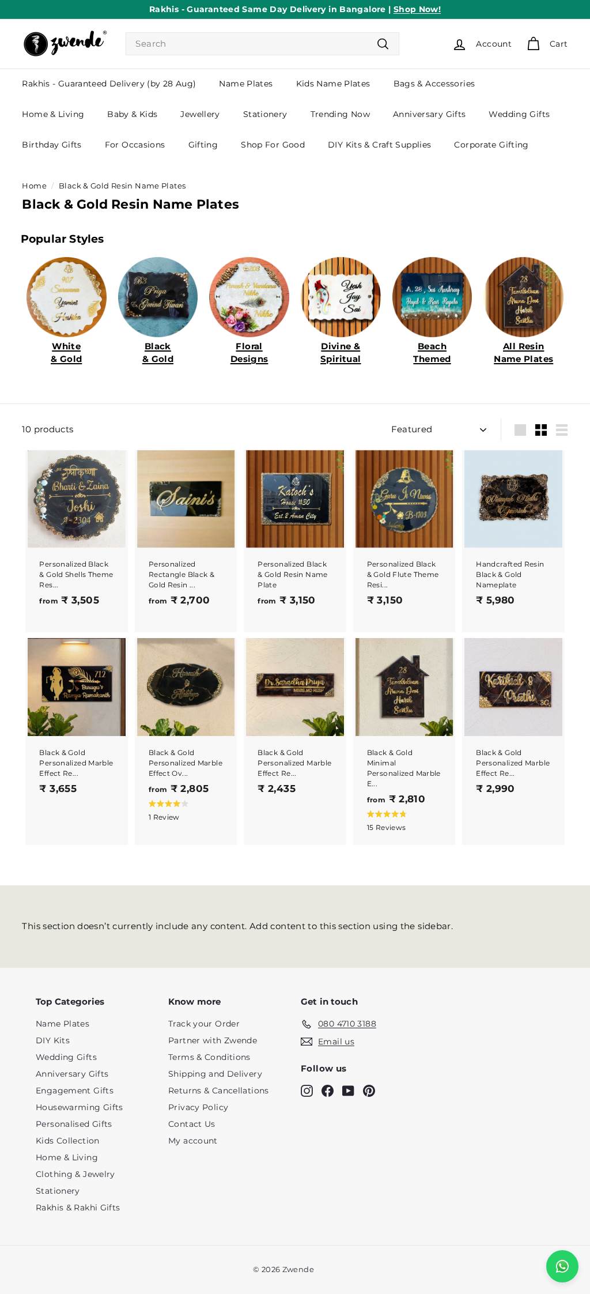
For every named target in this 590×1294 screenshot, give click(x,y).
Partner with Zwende (212, 1040)
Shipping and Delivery (215, 1074)
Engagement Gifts (75, 1090)
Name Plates (246, 83)
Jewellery (200, 114)
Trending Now (340, 114)
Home (34, 186)
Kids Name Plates (333, 83)
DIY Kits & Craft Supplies (379, 144)
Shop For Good (273, 144)
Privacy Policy (198, 1107)
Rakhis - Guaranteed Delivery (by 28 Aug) (109, 83)
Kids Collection (68, 1140)
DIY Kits (53, 1040)
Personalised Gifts (74, 1124)
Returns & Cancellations (218, 1090)
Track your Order (204, 1023)
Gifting (203, 144)
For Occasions (135, 144)
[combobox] (262, 44)
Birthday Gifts (51, 144)
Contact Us (191, 1124)
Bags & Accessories (434, 83)
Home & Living (53, 114)
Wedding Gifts (519, 114)
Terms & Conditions (209, 1057)
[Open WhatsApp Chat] (562, 1266)
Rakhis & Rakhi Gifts (78, 1207)
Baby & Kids (132, 114)
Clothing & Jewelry (75, 1174)
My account (193, 1140)
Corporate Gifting (491, 144)
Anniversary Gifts (429, 114)
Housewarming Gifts (79, 1107)
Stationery (265, 114)
